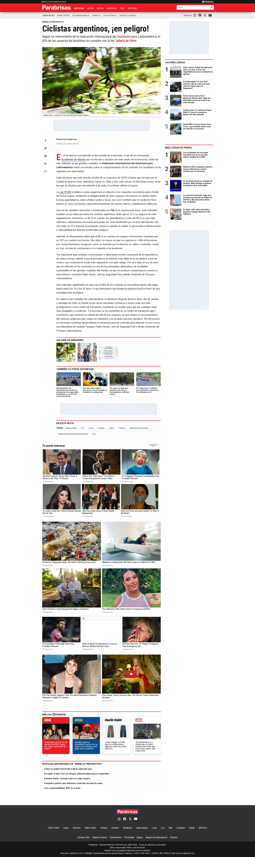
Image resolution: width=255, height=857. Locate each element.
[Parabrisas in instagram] (195, 15)
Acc (94, 434)
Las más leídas (175, 62)
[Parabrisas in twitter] (205, 15)
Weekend (127, 828)
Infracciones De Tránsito (139, 428)
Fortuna (103, 828)
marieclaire (116, 721)
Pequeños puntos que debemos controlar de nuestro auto (73, 783)
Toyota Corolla (110, 15)
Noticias (79, 8)
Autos (90, 8)
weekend (147, 721)
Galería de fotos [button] (126, 41)
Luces (91, 428)
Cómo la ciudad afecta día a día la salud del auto (68, 769)
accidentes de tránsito (73, 159)
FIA (82, 428)
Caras (66, 828)
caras (55, 721)
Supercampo (142, 828)
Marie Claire (90, 828)
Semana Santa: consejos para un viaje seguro (67, 778)
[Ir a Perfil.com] (208, 2)
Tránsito (122, 428)
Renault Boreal (63, 15)
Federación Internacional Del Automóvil (73, 434)
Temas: (59, 428)
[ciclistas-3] (108, 352)
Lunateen (180, 828)
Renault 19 (96, 15)
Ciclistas (101, 428)
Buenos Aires (71, 428)
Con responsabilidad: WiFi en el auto (62, 788)
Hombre (115, 828)
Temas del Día (48, 15)
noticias (86, 721)
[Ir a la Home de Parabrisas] (56, 7)
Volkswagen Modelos (81, 15)
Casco (111, 428)
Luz (162, 828)
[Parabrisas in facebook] (200, 15)
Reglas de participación (156, 837)
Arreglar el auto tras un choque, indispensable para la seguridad (76, 773)
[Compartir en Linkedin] (45, 163)
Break (191, 828)
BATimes (203, 828)
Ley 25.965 (65, 192)
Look (154, 828)
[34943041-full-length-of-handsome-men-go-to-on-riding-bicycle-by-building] (87, 352)
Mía (170, 828)
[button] (155, 52)
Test (122, 8)
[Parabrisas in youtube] (210, 15)
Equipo (140, 837)
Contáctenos (115, 837)
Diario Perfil (53, 828)
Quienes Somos (99, 837)
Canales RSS (84, 837)
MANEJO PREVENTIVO (53, 22)
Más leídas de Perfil (178, 147)
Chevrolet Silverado (127, 15)
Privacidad (129, 837)
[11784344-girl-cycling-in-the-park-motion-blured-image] (65, 352)
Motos (100, 8)
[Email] (45, 171)
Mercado (112, 8)
